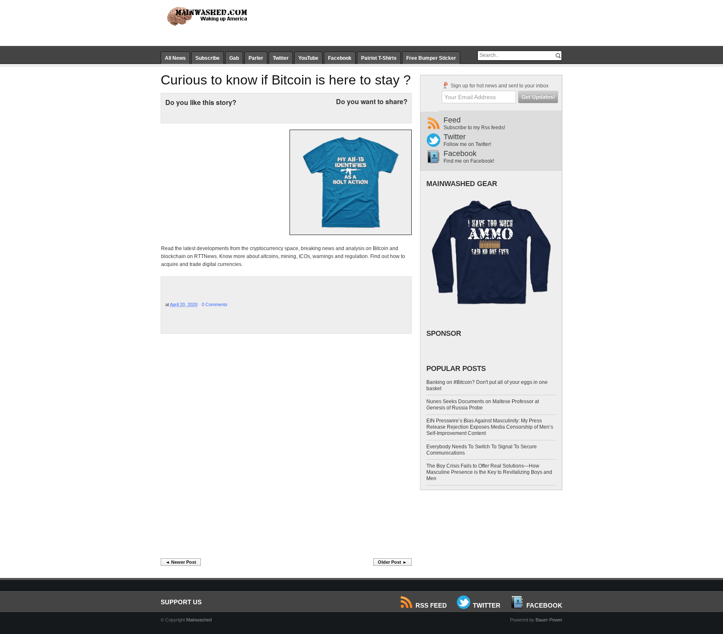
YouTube (308, 58)
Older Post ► (392, 562)
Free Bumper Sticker (431, 58)
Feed (474, 123)
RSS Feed (431, 605)
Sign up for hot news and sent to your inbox (499, 86)
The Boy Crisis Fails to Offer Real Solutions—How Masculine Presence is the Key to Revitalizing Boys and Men (489, 472)
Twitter (281, 58)
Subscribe (207, 58)
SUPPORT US (181, 602)
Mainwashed (199, 619)
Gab (234, 58)
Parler (256, 58)
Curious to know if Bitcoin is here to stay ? (286, 79)
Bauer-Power (549, 619)
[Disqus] (286, 448)
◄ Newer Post (180, 562)
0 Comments (215, 304)
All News (175, 58)
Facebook (339, 58)
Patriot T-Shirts (379, 58)
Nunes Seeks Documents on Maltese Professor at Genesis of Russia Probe (482, 405)
